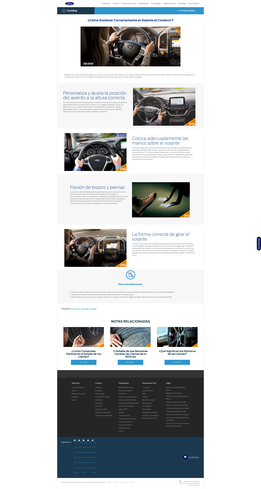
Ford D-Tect (123, 394)
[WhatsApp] (259, 244)
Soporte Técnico (124, 428)
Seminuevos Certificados (104, 415)
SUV (78, 309)
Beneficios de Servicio (126, 387)
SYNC (121, 431)
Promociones (99, 394)
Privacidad (132, 482)
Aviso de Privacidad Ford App (176, 411)
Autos (73, 309)
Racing (74, 400)
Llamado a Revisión (125, 422)
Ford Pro (98, 406)
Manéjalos (98, 390)
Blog (143, 394)
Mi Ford (121, 412)
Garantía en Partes (125, 425)
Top (205, 479)
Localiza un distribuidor (103, 412)
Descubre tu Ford (101, 409)
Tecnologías (146, 409)
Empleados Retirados (149, 412)
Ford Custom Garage (102, 397)
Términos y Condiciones (120, 482)
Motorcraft (123, 409)
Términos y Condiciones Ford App (177, 414)
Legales (109, 482)
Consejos (93, 309)
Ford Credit (99, 403)
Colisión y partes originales (128, 397)
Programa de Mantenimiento (129, 403)
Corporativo (146, 387)
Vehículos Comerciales (126, 406)
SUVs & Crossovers (78, 387)
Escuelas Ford (147, 403)
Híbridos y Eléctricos (78, 394)
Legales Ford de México (174, 393)
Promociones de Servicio (127, 419)
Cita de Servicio (124, 415)
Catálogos (98, 400)
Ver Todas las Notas (187, 11)
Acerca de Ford (147, 390)
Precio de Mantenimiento (127, 400)
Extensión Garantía (125, 390)
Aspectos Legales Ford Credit (176, 402)
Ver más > (83, 362)
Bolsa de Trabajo (148, 400)
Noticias (145, 397)
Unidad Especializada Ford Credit (177, 408)
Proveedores (146, 406)
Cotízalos (98, 387)
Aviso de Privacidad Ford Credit (176, 405)
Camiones (84, 309)
